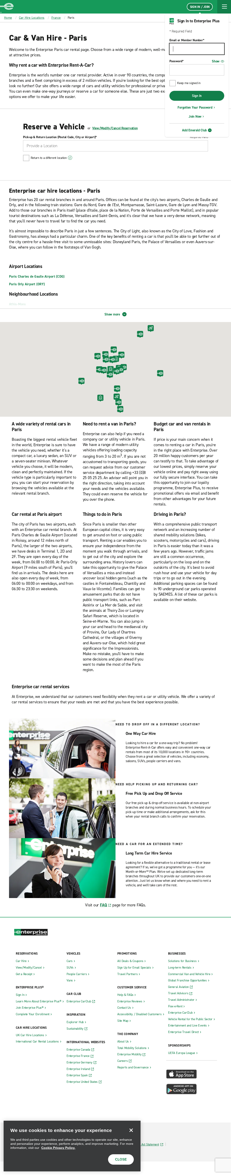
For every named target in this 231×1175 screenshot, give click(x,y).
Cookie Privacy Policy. (58, 1148)
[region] (72, 1146)
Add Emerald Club (194, 130)
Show (215, 61)
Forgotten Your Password (195, 107)
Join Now (195, 116)
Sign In (197, 96)
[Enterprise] (7, 7)
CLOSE (121, 1159)
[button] (224, 7)
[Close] (131, 1130)
